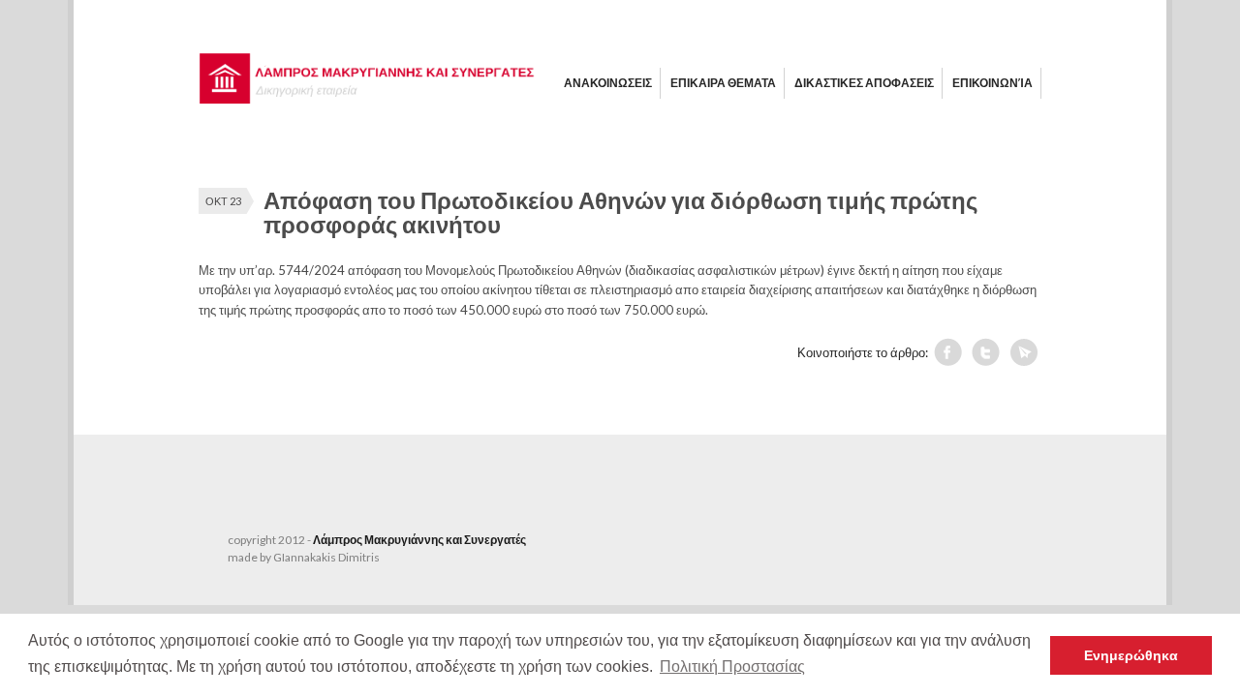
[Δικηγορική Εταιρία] (368, 98)
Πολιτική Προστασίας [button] (732, 666)
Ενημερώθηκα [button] (1131, 655)
